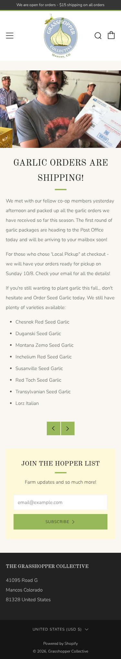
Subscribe (57, 521)
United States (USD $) (57, 629)
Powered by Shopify (60, 643)
